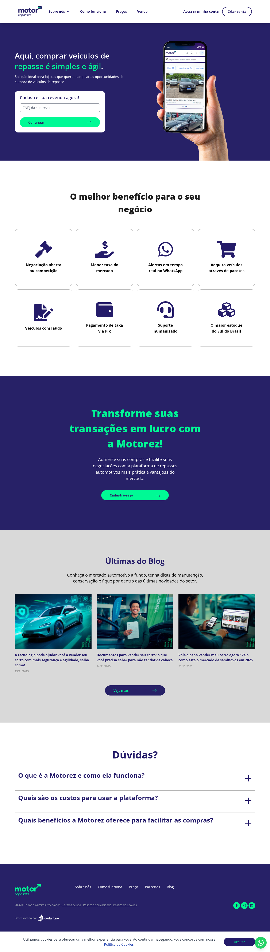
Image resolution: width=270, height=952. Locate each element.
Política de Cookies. (119, 944)
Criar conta (237, 11)
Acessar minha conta (201, 11)
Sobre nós (57, 11)
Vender (143, 11)
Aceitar (239, 942)
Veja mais (121, 690)
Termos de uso (71, 905)
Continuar (36, 122)
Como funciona (93, 11)
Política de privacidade (97, 905)
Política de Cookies (125, 905)
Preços (121, 11)
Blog (170, 887)
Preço (133, 887)
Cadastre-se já (121, 495)
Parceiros (152, 887)
